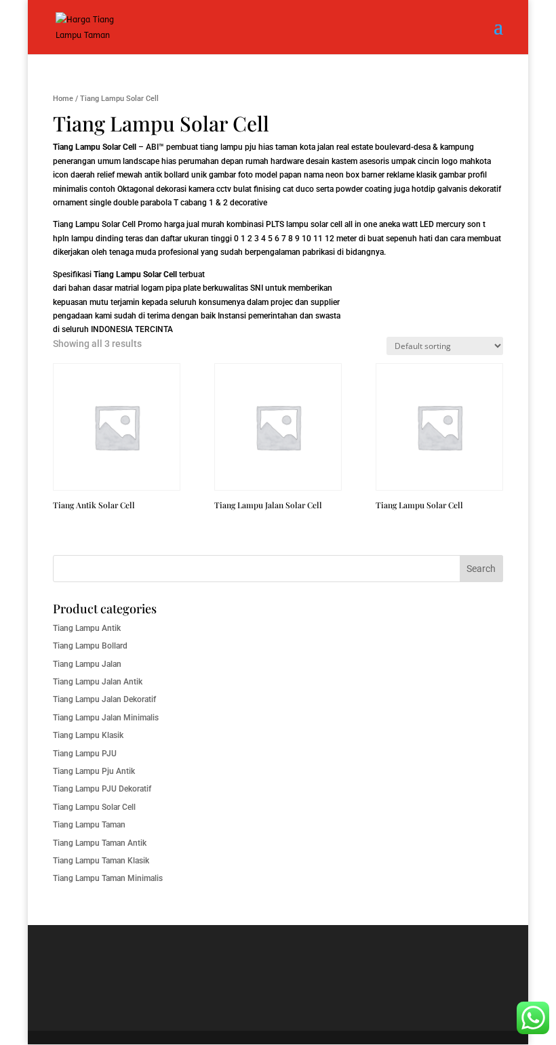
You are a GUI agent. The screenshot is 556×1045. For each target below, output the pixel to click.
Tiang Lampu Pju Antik (94, 771)
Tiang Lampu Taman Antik (99, 843)
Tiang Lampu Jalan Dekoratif (104, 699)
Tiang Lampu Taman (89, 824)
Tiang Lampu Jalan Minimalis (106, 717)
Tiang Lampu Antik (87, 628)
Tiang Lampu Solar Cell (94, 224)
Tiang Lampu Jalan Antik (97, 682)
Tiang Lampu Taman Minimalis (108, 878)
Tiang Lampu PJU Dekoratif (102, 789)
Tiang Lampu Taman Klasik (101, 860)
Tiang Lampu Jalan (87, 664)
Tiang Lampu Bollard (90, 646)
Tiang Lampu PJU (85, 753)
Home (63, 98)
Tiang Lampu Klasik (88, 735)
